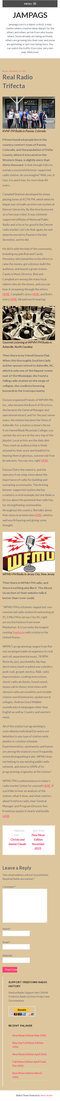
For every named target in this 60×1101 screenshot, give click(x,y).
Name (6, 928)
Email (6, 942)
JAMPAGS (30, 15)
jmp (6, 71)
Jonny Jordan (46, 1095)
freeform (18, 632)
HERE (6, 294)
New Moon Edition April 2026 (29, 1054)
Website (7, 955)
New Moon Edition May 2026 (29, 1035)
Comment (9, 886)
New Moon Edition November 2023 (38, 839)
